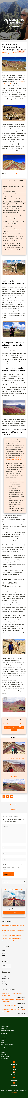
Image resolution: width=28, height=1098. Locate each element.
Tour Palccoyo (14, 776)
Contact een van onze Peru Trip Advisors (14, 723)
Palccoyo (4, 176)
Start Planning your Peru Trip (14, 889)
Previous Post (14, 805)
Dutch (13, 52)
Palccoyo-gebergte (9, 83)
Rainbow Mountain (19, 81)
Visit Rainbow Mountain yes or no (14, 758)
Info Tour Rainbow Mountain (14, 740)
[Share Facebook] (4, 796)
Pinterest (14, 1085)
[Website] (14, 859)
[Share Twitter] (7, 796)
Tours (3, 981)
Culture (4, 976)
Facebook (14, 1064)
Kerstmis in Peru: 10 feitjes (9, 1005)
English (4, 950)
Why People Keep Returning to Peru (11, 938)
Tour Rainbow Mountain (11, 728)
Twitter (14, 1069)
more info (14, 913)
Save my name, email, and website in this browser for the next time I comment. (13, 867)
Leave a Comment (6, 52)
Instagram (14, 1080)
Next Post (14, 809)
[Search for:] (14, 882)
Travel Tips (5, 984)
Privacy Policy (14, 1092)
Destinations (5, 978)
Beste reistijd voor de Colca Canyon (11, 940)
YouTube (14, 1075)
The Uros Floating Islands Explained (11, 935)
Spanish (4, 953)
